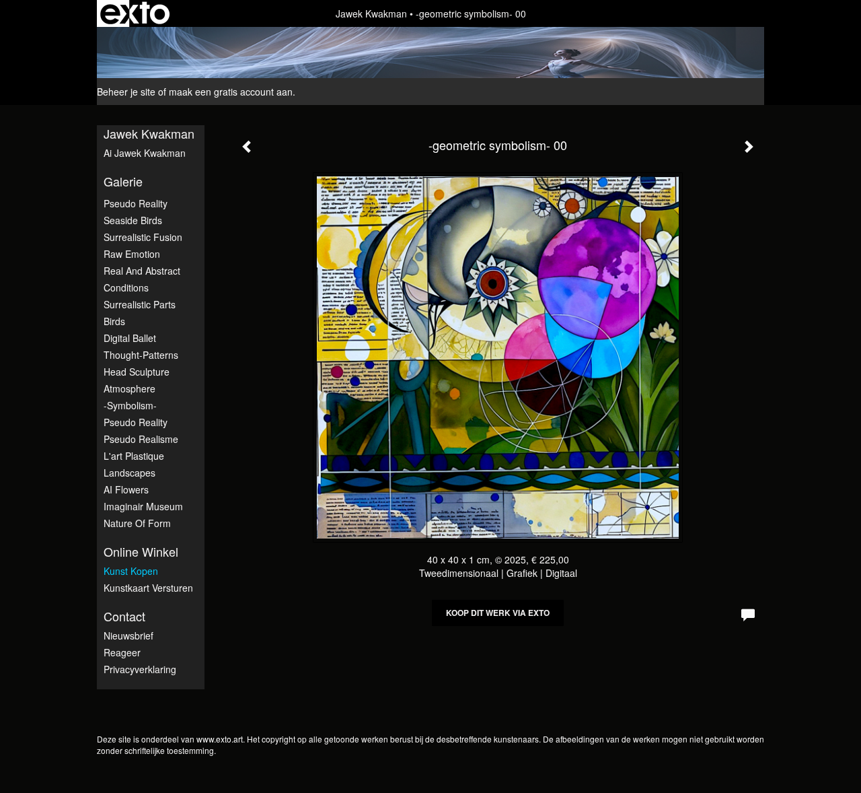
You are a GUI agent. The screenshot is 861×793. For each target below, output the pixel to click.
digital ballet (130, 338)
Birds (114, 321)
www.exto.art (219, 739)
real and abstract (142, 270)
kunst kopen (131, 571)
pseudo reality (135, 203)
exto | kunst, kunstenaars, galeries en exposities (135, 13)
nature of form (137, 523)
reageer (122, 652)
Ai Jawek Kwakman (145, 153)
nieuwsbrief (128, 635)
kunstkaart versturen (148, 587)
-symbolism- (130, 405)
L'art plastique (134, 455)
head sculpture (137, 371)
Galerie (123, 181)
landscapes (129, 472)
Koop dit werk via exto (498, 613)
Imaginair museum (143, 506)
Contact (124, 616)
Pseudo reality (135, 422)
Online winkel (141, 551)
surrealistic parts (140, 304)
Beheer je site (126, 91)
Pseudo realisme (141, 439)
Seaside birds (133, 220)
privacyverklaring (140, 669)
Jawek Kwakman (371, 13)
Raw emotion (132, 254)
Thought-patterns (141, 354)
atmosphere (129, 388)
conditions (126, 287)
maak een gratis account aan (231, 91)
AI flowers (126, 489)
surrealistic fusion (143, 237)
